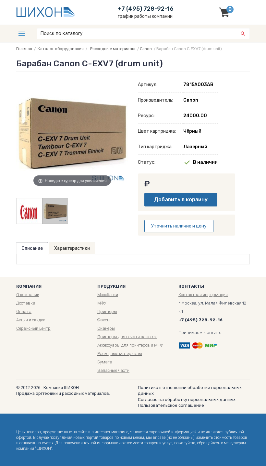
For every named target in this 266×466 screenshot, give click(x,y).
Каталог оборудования (61, 48)
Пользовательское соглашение (171, 405)
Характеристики (72, 248)
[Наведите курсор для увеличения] (72, 132)
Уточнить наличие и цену (179, 226)
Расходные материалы (112, 48)
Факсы (103, 319)
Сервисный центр (33, 328)
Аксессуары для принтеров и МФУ (130, 345)
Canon (146, 48)
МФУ (101, 303)
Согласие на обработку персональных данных (187, 399)
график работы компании (145, 16)
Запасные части (113, 370)
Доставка (25, 303)
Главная (24, 48)
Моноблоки (107, 294)
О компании (27, 294)
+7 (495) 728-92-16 (146, 8)
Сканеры (106, 328)
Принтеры (107, 311)
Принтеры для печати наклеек (127, 336)
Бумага (104, 362)
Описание (32, 248)
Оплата (23, 311)
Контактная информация (203, 294)
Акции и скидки (30, 319)
